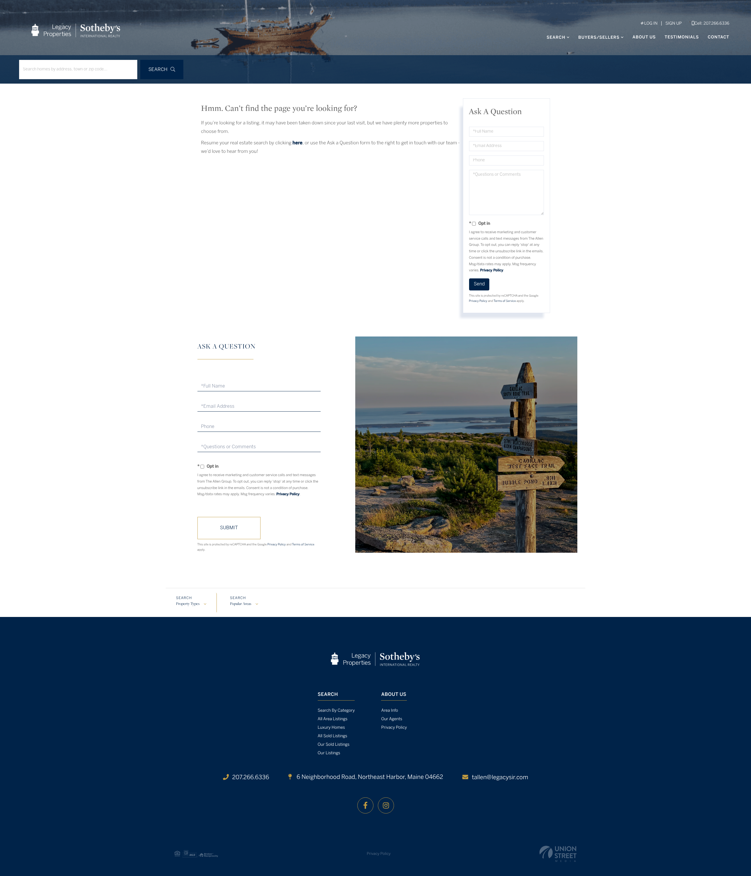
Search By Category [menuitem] (336, 711)
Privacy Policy (491, 270)
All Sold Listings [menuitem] (332, 736)
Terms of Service (505, 301)
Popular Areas (240, 604)
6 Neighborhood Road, (369, 777)
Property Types (187, 604)
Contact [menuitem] (718, 37)
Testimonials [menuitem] (682, 37)
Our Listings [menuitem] (329, 753)
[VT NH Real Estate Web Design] (557, 854)
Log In (650, 24)
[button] (161, 69)
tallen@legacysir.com (500, 777)
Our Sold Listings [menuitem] (334, 745)
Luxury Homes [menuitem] (331, 728)
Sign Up (673, 24)
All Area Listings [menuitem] (332, 719)
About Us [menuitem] (644, 37)
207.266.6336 (250, 777)
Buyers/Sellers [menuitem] (599, 38)
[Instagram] (386, 805)
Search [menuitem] (556, 38)
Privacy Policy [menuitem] (394, 728)
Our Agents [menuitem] (391, 719)
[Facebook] (365, 805)
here (297, 143)
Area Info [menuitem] (389, 711)
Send (479, 284)
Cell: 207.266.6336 (711, 24)
